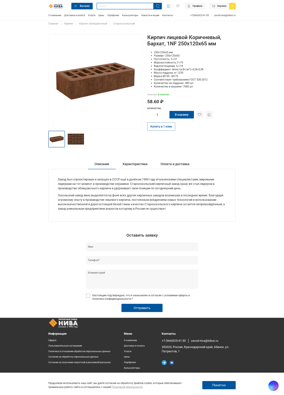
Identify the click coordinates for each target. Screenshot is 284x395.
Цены (101, 15)
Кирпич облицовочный (93, 23)
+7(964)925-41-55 (199, 15)
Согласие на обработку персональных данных (73, 356)
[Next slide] (137, 81)
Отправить (142, 308)
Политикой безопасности (127, 387)
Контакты (167, 15)
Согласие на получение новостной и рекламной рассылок (79, 362)
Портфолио (113, 15)
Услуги (91, 15)
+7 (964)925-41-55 (174, 340)
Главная (53, 23)
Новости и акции (150, 15)
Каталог (85, 6)
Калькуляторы (130, 15)
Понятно (219, 385)
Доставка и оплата (74, 15)
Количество (154, 108)
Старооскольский (124, 23)
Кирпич (68, 23)
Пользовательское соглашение (65, 345)
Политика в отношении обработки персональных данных (79, 351)
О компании (54, 15)
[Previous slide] (54, 81)
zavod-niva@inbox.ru (225, 15)
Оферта (52, 340)
